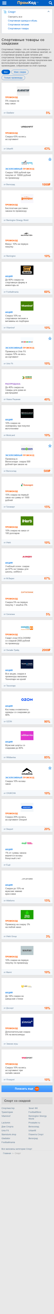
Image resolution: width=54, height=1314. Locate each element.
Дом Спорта (7, 1126)
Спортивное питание (18, 24)
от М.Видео (9, 578)
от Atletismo (9, 900)
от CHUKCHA (10, 793)
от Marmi (8, 972)
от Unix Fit (8, 363)
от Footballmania (11, 292)
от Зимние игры (11, 1044)
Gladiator (6, 1138)
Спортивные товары (18, 28)
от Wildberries (10, 757)
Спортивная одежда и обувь (22, 20)
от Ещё (7, 865)
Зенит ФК (33, 1108)
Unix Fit (5, 1130)
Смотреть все (15, 16)
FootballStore (34, 1112)
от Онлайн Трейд (11, 650)
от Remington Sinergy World (16, 220)
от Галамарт (9, 507)
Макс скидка (20, 72)
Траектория (7, 1112)
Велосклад (33, 1126)
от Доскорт (9, 1008)
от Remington (10, 256)
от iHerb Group (10, 936)
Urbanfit (32, 1130)
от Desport (8, 829)
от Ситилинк (9, 614)
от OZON (8, 721)
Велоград (33, 1138)
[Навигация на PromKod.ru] (4, 3)
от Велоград (9, 184)
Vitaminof (6, 1116)
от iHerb (7, 542)
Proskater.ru (34, 1122)
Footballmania (8, 1142)
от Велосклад (10, 471)
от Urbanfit (8, 149)
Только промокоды (13, 78)
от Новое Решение (12, 399)
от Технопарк (10, 686)
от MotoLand (9, 435)
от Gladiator (9, 113)
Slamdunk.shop (9, 1134)
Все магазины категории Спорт (17, 1149)
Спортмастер (8, 1108)
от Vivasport (9, 1079)
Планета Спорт (36, 1134)
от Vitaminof (9, 328)
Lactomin (6, 1122)
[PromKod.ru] (28, 3)
